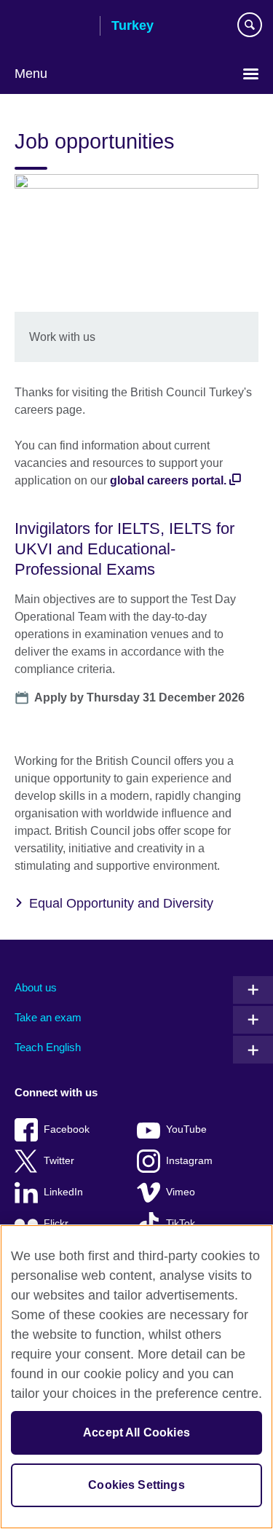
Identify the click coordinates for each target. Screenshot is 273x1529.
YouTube (186, 1129)
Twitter (59, 1160)
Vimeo (180, 1192)
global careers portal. (168, 480)
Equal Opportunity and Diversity (121, 903)
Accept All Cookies (136, 1432)
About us (36, 987)
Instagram (189, 1160)
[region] (136, 1377)
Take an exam (48, 1017)
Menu (31, 73)
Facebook (67, 1129)
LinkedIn (63, 1192)
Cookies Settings (136, 1485)
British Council (52, 27)
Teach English (48, 1047)
